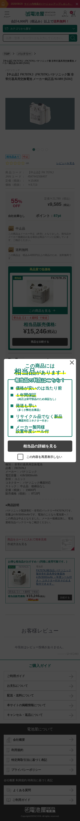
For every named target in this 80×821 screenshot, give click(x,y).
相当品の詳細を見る (40, 446)
